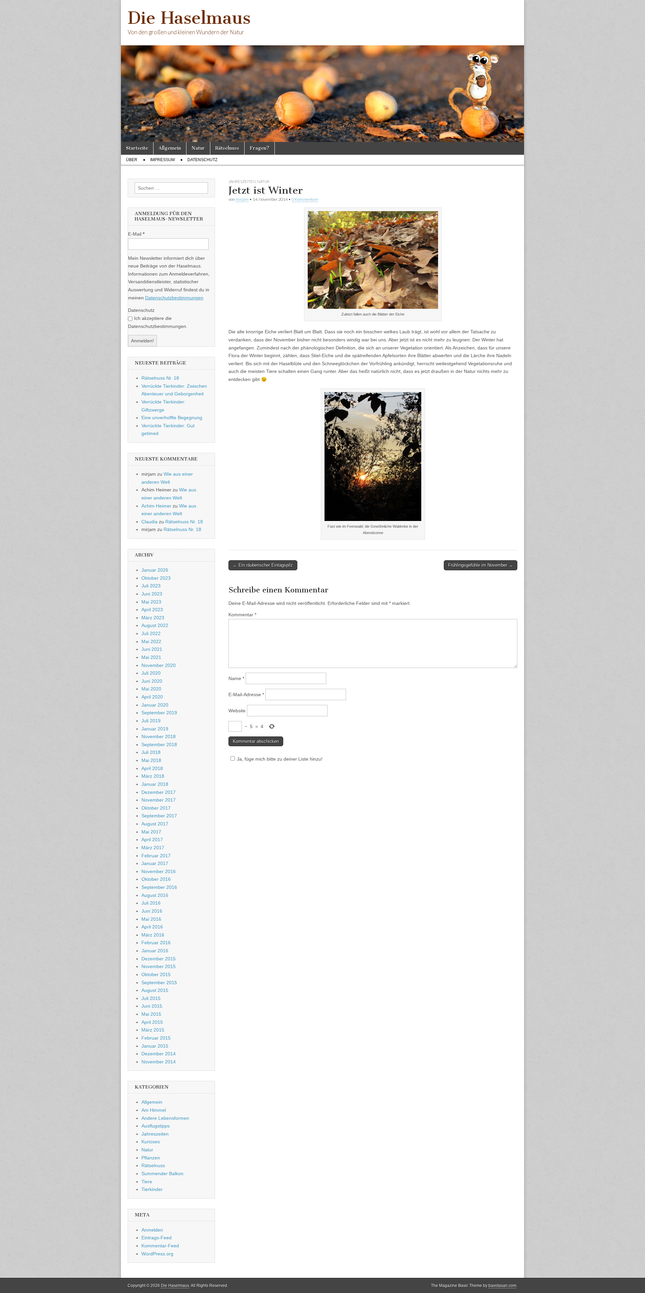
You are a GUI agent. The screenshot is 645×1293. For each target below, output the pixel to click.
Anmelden (152, 1230)
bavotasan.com (502, 1285)
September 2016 (159, 887)
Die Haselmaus (189, 18)
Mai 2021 (151, 657)
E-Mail (136, 234)
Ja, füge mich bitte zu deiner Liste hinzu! (279, 759)
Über (131, 159)
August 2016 (154, 895)
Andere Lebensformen (165, 1118)
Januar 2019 (154, 728)
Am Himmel (153, 1110)
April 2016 (152, 926)
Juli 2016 (151, 903)
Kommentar (242, 614)
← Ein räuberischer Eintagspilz (263, 565)
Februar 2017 (156, 855)
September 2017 (159, 815)
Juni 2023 (151, 593)
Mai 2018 (151, 760)
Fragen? (259, 148)
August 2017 (154, 823)
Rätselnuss (227, 148)
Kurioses (150, 1141)
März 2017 (152, 847)
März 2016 (152, 935)
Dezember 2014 (158, 1053)
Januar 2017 (154, 863)
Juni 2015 (151, 1006)
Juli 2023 (151, 585)
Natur (198, 148)
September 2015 (159, 982)
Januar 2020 (154, 705)
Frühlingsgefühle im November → (480, 565)
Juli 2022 (151, 633)
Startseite (137, 148)
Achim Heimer (156, 506)
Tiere (146, 1181)
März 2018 (152, 776)
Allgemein (170, 148)
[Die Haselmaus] (322, 71)
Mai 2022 (151, 641)
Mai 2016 (151, 919)
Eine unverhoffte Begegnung (171, 417)
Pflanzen (150, 1157)
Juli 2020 (151, 673)
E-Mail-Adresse (246, 694)
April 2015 (152, 1022)
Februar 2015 (156, 1038)
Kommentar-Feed (160, 1245)
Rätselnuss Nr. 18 (160, 378)
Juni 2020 (151, 681)
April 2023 (152, 609)
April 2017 (152, 839)
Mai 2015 (151, 1014)
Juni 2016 (151, 911)
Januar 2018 (154, 784)
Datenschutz (202, 159)
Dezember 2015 (158, 958)
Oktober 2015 (156, 974)
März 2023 (152, 617)
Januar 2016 (154, 950)
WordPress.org (157, 1253)
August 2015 (154, 990)
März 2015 (152, 1030)
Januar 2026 (154, 570)
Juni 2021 (151, 649)
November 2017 (158, 800)
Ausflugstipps (155, 1126)
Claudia (149, 521)
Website (237, 710)
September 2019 (159, 712)
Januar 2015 (154, 1046)
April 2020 (152, 697)
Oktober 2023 (156, 578)
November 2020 (158, 665)
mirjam (242, 199)
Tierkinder (152, 1189)
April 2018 (152, 768)
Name (236, 678)
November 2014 (158, 1061)
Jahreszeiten (242, 181)
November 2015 (158, 966)
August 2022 (154, 625)
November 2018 (158, 736)
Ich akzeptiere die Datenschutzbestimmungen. (157, 322)
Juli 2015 (151, 998)
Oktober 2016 (156, 879)
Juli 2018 (151, 752)
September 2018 (159, 744)
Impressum (162, 159)
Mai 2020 (151, 688)
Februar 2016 (156, 942)
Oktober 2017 (156, 808)
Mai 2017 (151, 831)
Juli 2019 (151, 720)
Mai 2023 (151, 602)
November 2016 (158, 871)
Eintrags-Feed (156, 1237)
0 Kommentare (305, 199)
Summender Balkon (162, 1173)
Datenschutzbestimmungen (174, 297)
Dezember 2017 (158, 792)
